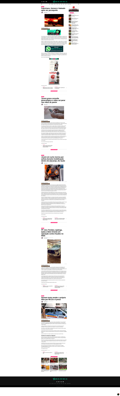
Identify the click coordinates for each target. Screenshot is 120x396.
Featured (48, 350)
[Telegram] (47, 29)
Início (49, 4)
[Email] (46, 29)
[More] (49, 29)
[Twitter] (43, 29)
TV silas (57, 4)
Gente (63, 4)
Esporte (66, 4)
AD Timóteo (52, 4)
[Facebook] (41, 29)
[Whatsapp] (44, 29)
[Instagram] (45, 29)
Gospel (55, 4)
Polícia (61, 4)
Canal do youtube (69, 4)
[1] (118, 394)
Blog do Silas (45, 12)
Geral (59, 4)
